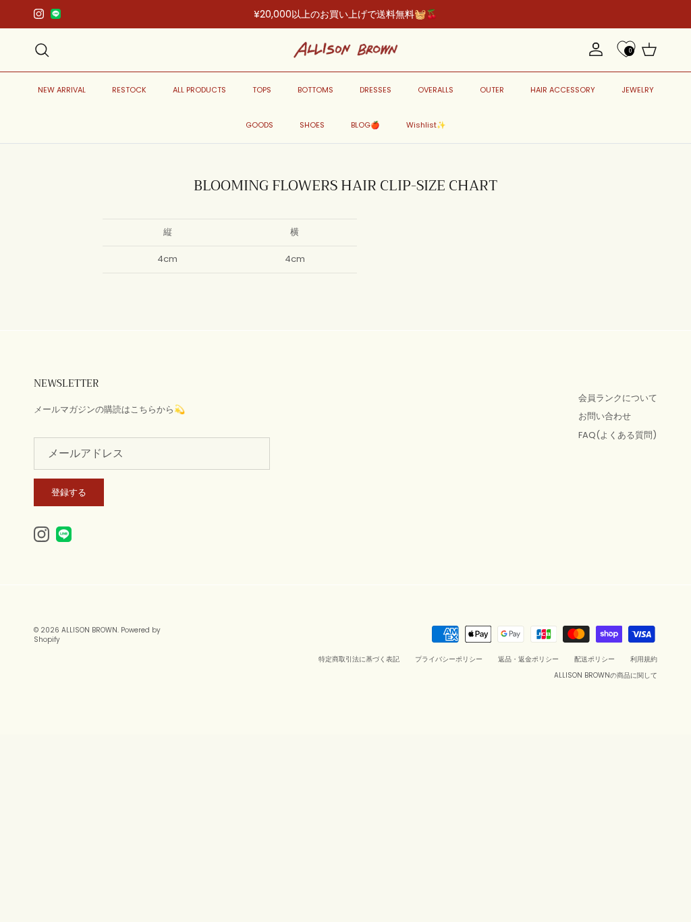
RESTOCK (129, 89)
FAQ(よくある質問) (617, 435)
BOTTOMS (315, 89)
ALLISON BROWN (89, 630)
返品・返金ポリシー (528, 659)
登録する (68, 492)
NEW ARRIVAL (62, 89)
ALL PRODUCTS (199, 89)
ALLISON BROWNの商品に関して (605, 675)
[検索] (42, 50)
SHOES (312, 124)
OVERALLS (435, 89)
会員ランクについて (617, 397)
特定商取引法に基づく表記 (359, 659)
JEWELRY (637, 89)
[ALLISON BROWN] (346, 50)
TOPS (261, 89)
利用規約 (643, 659)
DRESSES (375, 89)
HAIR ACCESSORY (562, 89)
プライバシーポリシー (448, 659)
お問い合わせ (604, 416)
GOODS (259, 124)
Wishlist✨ (426, 124)
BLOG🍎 (365, 124)
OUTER (492, 89)
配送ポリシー (594, 659)
